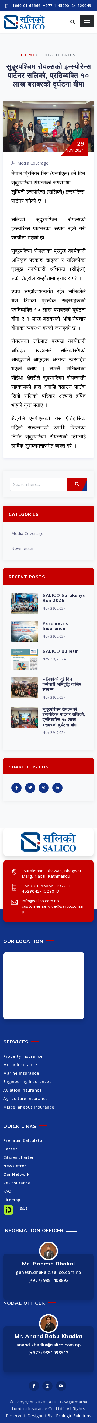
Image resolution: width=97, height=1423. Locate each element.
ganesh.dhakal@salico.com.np (48, 1272)
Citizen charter (18, 1157)
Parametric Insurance (55, 625)
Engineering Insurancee (27, 1081)
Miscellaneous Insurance (28, 1107)
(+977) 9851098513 (48, 1353)
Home (28, 54)
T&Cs (21, 1208)
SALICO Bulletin (61, 651)
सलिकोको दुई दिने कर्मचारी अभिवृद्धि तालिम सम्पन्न (62, 684)
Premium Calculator (23, 1140)
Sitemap (11, 1199)
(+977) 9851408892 (48, 1280)
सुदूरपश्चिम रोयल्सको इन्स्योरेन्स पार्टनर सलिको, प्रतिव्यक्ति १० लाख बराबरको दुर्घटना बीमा (64, 716)
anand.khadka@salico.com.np (48, 1345)
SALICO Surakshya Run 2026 (64, 597)
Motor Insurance (20, 1064)
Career (10, 1149)
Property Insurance (23, 1056)
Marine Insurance (21, 1073)
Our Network (16, 1174)
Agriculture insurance (25, 1098)
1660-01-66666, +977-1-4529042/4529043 (51, 5)
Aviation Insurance (22, 1090)
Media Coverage (33, 163)
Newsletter (22, 548)
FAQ (7, 1191)
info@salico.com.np (40, 900)
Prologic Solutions (73, 1415)
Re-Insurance (16, 1182)
